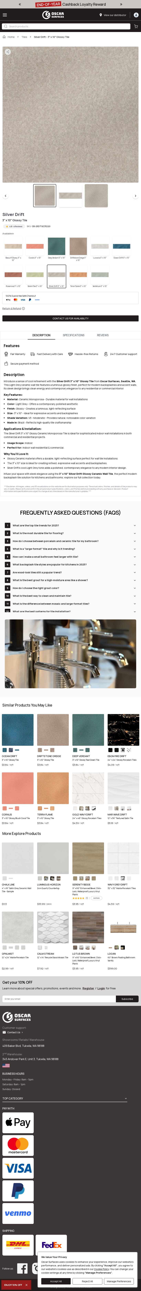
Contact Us (14, 1032)
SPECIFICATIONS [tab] (73, 335)
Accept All (56, 1281)
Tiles (24, 37)
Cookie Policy (101, 1269)
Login (101, 988)
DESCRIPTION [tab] (41, 335)
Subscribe (127, 999)
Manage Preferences (119, 1281)
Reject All (87, 1281)
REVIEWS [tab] (103, 335)
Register (88, 988)
